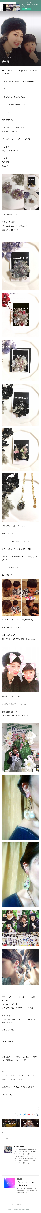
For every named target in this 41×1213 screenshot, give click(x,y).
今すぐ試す (26, 9)
